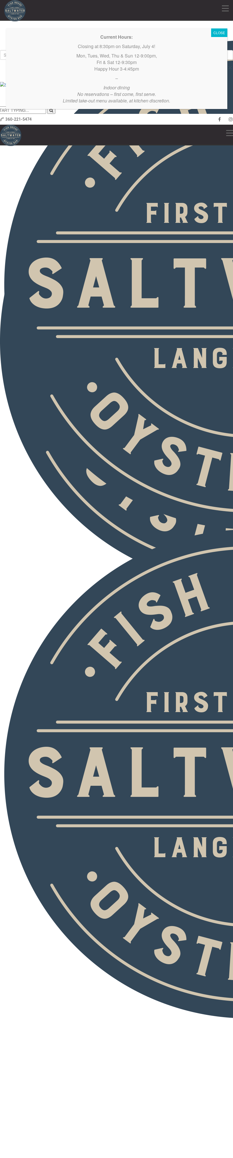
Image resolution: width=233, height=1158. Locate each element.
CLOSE (219, 32)
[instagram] (230, 119)
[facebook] (219, 119)
